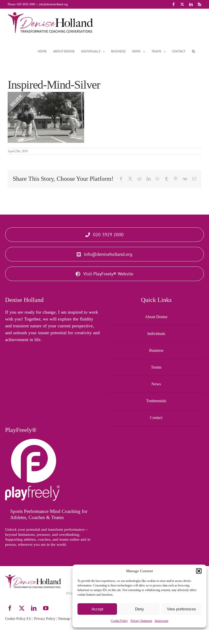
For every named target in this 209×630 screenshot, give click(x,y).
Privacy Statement (141, 621)
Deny (139, 609)
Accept (97, 609)
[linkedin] (33, 608)
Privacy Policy (44, 619)
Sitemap (64, 619)
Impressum (161, 621)
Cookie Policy (119, 621)
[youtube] (45, 608)
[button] (198, 570)
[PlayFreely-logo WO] (32, 441)
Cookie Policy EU (18, 619)
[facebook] (10, 608)
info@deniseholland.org (53, 4)
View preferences (181, 609)
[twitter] (22, 608)
